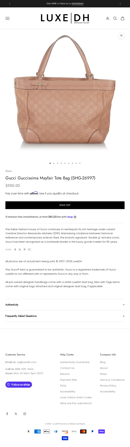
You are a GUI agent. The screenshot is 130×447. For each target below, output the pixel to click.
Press (103, 374)
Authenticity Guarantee (74, 362)
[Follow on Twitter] (16, 413)
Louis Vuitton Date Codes (76, 397)
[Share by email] (29, 249)
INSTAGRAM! (78, 3)
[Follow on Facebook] (7, 413)
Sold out (65, 205)
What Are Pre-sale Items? (76, 403)
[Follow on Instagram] (24, 413)
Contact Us (67, 368)
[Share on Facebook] (15, 249)
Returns (65, 374)
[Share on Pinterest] (24, 249)
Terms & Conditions (112, 380)
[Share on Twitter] (19, 249)
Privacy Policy (108, 385)
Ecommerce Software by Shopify (72, 423)
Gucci (8, 171)
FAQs (63, 385)
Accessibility (67, 391)
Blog (102, 362)
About (104, 368)
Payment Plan (68, 380)
